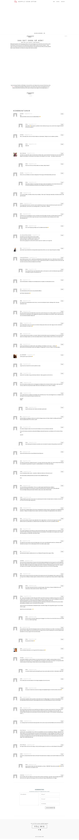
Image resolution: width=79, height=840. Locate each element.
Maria (21, 311)
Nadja (21, 300)
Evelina (25, 42)
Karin (21, 697)
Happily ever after (27, 1)
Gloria (21, 518)
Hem (54, 1)
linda (20, 248)
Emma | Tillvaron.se (23, 730)
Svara (62, 113)
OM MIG (57, 1)
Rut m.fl (13, 86)
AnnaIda (21, 753)
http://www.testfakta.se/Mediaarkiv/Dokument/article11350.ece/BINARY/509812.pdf (34, 475)
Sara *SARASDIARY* (23, 354)
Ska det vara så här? (31, 40)
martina (21, 471)
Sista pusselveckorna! (30, 36)
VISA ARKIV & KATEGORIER (38, 33)
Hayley (21, 192)
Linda (21, 344)
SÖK (44, 33)
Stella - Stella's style (23, 153)
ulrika (21, 333)
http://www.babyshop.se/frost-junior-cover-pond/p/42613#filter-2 (31, 290)
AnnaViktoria (22, 560)
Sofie (21, 279)
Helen (21, 427)
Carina (21, 507)
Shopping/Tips (37, 42)
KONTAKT (63, 1)
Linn (20, 627)
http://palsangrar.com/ (23, 218)
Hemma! (30, 93)
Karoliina (21, 203)
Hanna (21, 648)
